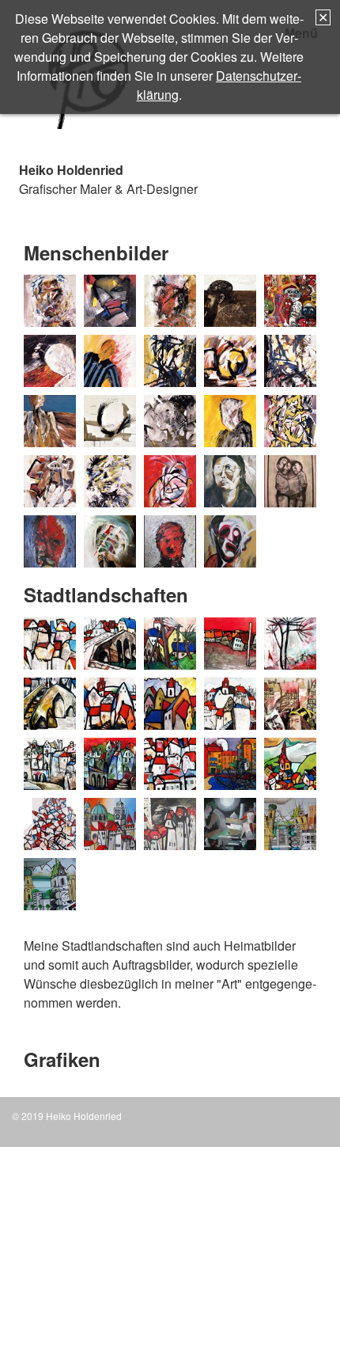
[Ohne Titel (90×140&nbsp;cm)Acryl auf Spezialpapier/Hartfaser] (290, 421)
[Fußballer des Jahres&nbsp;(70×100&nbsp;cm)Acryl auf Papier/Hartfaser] (110, 361)
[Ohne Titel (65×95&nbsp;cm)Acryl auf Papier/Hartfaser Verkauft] (50, 481)
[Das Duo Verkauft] (290, 481)
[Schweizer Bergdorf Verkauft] (290, 764)
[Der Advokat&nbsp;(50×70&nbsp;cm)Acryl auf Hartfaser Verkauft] (110, 301)
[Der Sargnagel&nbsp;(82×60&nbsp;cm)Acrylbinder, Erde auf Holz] (230, 301)
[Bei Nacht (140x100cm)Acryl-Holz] (170, 824)
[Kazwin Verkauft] (230, 643)
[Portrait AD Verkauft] (290, 704)
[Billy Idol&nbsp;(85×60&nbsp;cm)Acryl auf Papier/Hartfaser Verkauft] (50, 301)
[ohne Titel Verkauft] (170, 481)
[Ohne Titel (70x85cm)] (170, 541)
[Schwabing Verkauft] (230, 764)
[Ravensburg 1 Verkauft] (50, 764)
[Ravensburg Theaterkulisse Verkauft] (110, 764)
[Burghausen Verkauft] (50, 643)
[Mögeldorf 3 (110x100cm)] (230, 704)
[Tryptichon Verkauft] (50, 824)
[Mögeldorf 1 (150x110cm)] (110, 704)
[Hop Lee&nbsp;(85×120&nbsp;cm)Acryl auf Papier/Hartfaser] (170, 361)
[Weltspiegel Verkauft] (290, 301)
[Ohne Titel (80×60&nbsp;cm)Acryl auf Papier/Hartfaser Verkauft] (110, 421)
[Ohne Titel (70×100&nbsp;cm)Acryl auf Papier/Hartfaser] (230, 421)
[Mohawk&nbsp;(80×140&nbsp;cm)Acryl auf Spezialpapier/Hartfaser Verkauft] (290, 361)
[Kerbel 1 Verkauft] (290, 643)
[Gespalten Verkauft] (50, 541)
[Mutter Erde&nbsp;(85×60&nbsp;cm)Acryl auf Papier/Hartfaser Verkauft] (50, 421)
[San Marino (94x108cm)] (170, 764)
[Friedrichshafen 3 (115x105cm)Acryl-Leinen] (290, 824)
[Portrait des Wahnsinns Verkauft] (110, 541)
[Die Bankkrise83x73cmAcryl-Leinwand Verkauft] (230, 824)
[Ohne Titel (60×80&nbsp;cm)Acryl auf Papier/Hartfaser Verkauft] (110, 481)
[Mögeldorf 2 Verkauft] (170, 704)
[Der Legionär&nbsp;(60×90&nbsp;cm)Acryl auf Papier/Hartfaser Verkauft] (170, 301)
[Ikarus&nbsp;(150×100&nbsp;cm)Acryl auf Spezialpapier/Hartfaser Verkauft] (230, 361)
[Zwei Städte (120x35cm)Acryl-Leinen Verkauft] (110, 824)
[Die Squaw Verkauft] (230, 481)
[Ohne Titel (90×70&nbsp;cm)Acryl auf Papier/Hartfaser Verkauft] (170, 421)
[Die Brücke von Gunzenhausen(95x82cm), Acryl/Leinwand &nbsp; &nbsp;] (110, 643)
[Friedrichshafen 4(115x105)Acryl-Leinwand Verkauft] (50, 884)
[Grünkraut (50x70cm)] (170, 643)
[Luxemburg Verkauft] (50, 704)
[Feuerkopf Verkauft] (50, 361)
